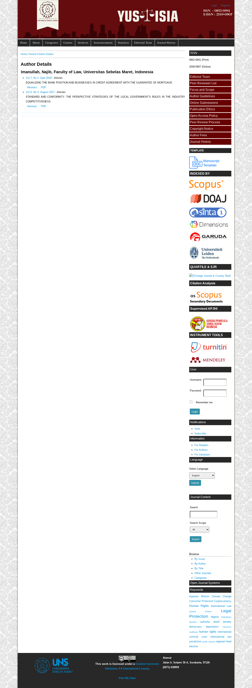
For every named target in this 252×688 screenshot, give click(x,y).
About (36, 42)
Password (195, 390)
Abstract (32, 87)
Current (67, 42)
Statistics (123, 42)
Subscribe (200, 433)
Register (225, 5)
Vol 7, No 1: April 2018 (39, 77)
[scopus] (206, 189)
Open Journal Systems (205, 582)
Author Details (46, 54)
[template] (204, 167)
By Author (200, 563)
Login (214, 5)
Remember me (204, 402)
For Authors (201, 449)
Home (23, 42)
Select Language (198, 468)
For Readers (201, 445)
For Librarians (202, 454)
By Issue (200, 558)
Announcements (103, 42)
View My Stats (127, 678)
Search (33, 54)
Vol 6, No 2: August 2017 (40, 92)
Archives (83, 42)
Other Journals (203, 573)
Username (195, 379)
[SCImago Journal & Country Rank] (210, 275)
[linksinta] (209, 204)
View (197, 428)
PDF (43, 87)
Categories (51, 42)
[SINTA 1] (209, 228)
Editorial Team (143, 42)
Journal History (166, 42)
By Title (199, 568)
